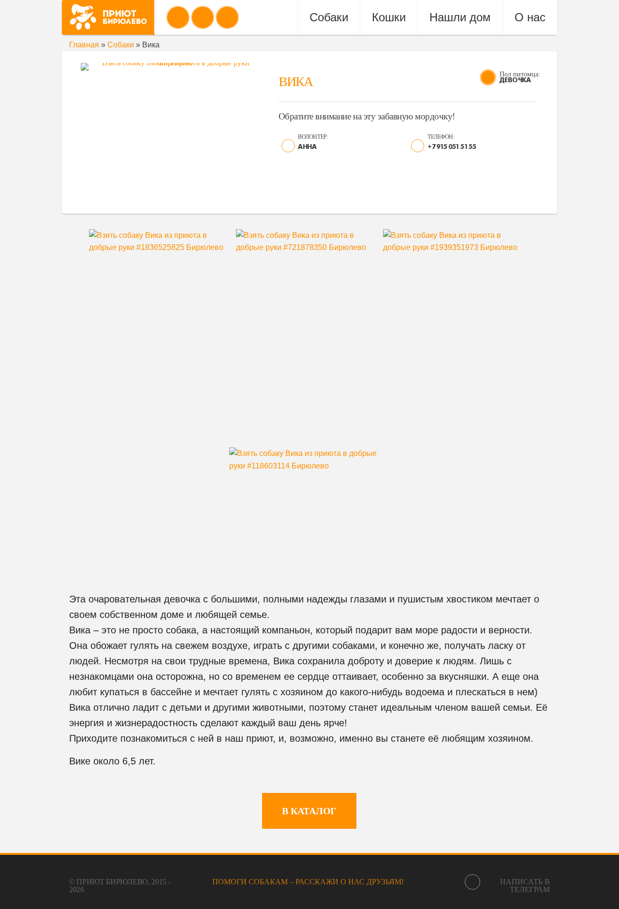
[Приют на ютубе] (202, 17)
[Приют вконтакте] (178, 17)
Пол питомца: (520, 74)
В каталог (309, 811)
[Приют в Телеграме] (227, 17)
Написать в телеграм (525, 886)
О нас (530, 17)
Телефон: (440, 136)
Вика (295, 81)
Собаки (329, 17)
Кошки (389, 17)
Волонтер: (313, 136)
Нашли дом (460, 17)
